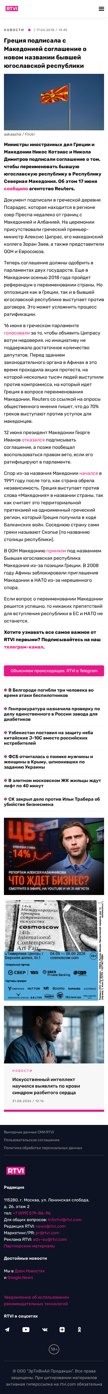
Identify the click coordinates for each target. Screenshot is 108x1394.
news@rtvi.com (51, 1226)
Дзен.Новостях (30, 1270)
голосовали (17, 333)
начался (88, 473)
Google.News (20, 1277)
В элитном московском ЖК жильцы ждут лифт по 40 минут (52, 783)
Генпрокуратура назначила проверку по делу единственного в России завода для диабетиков (52, 714)
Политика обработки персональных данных (43, 1148)
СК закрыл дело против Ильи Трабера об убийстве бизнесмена (52, 801)
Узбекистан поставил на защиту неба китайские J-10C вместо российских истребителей (48, 738)
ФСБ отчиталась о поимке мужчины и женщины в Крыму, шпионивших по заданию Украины (48, 762)
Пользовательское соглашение (32, 1140)
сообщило (16, 189)
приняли (56, 551)
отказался (33, 440)
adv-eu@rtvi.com (50, 1239)
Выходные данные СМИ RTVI (29, 1132)
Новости (14, 30)
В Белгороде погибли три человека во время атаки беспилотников (49, 692)
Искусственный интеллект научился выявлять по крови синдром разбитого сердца (46, 1086)
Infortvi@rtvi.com (65, 1219)
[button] (102, 8)
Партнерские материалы (29, 1245)
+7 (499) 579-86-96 (32, 1213)
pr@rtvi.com (47, 1232)
